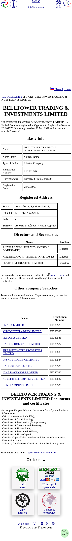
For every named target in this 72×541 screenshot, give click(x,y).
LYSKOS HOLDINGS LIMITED (21, 359)
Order (22, 486)
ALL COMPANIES (11, 96)
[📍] (58, 4)
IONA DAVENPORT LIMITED (20, 372)
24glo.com (23, 523)
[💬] (67, 4)
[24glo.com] (5, 4)
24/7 (22, 511)
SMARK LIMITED (13, 325)
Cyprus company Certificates (41, 452)
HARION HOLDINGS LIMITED (21, 344)
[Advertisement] (36, 48)
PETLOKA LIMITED (15, 337)
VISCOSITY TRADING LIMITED (22, 331)
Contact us (49, 511)
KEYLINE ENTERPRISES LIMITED (24, 378)
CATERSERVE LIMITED (17, 366)
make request (57, 275)
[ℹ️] (14, 4)
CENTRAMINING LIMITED (19, 385)
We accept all (49, 486)
